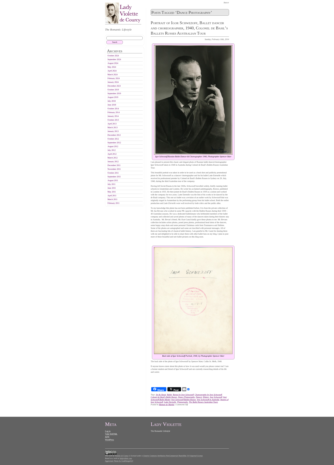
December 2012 (114, 135)
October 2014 (113, 108)
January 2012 (113, 161)
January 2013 (113, 131)
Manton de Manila (166, 404)
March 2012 (113, 158)
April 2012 (112, 154)
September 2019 (114, 93)
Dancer (199, 397)
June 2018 (112, 105)
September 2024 (114, 59)
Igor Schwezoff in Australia (208, 399)
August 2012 (113, 146)
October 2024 (113, 56)
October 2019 (113, 90)
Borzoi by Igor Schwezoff (183, 395)
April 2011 (112, 195)
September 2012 (114, 142)
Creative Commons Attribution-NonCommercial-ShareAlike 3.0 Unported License (173, 456)
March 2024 (113, 74)
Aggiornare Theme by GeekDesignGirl (119, 461)
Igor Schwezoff (216, 397)
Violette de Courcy (121, 456)
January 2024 (113, 82)
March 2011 (112, 199)
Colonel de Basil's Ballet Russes (164, 397)
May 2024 (112, 67)
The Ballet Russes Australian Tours (203, 402)
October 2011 (113, 173)
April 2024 (112, 71)
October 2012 (113, 139)
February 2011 (114, 203)
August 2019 (113, 97)
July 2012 (112, 150)
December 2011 (114, 165)
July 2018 (112, 101)
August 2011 (113, 180)
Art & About (161, 395)
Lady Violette (123, 13)
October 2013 (113, 120)
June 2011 (112, 188)
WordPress (109, 440)
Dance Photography (186, 397)
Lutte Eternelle (170, 402)
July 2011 (111, 184)
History (206, 397)
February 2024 (114, 78)
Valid (111, 434)
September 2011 (114, 177)
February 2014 (114, 112)
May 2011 (112, 192)
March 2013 (113, 127)
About (226, 2)
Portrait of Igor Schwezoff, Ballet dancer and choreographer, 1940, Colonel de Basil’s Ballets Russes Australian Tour (189, 27)
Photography (182, 402)
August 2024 (113, 63)
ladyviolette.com (126, 458)
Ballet (169, 395)
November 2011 (114, 169)
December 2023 (114, 86)
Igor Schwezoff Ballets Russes (183, 399)
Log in (108, 431)
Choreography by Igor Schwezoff (208, 395)
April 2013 (112, 124)
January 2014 (113, 116)
